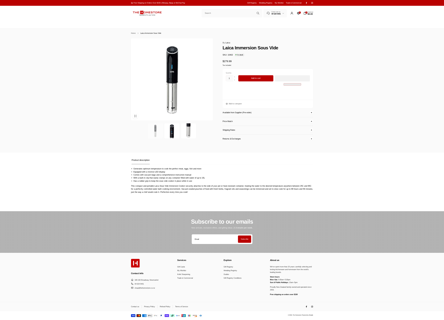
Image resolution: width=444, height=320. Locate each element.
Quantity (228, 73)
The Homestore (297, 315)
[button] (292, 78)
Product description (141, 160)
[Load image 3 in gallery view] (188, 130)
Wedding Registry (265, 3)
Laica (226, 43)
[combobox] (232, 13)
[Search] (258, 13)
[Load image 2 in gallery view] (171, 130)
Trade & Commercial (293, 3)
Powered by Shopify (307, 315)
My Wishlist (279, 3)
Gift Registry (252, 3)
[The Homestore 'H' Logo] (135, 267)
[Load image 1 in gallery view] (155, 130)
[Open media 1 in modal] (172, 79)
